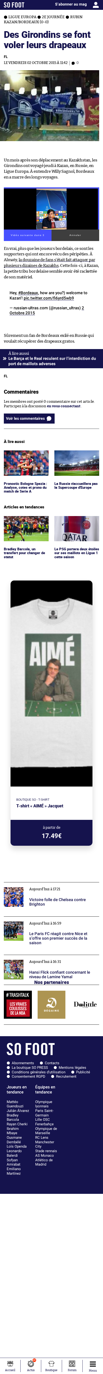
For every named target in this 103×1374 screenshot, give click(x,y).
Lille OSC (42, 1119)
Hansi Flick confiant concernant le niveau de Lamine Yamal (48, 959)
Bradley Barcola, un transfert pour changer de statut (25, 522)
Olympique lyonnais (43, 1104)
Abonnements (23, 1063)
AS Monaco (44, 1155)
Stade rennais (46, 1151)
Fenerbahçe (44, 1124)
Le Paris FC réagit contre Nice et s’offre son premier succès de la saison (47, 921)
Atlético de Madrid (44, 1162)
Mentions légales (72, 1067)
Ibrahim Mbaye (13, 1131)
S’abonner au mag (71, 4)
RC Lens (41, 1137)
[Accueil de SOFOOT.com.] (14, 5)
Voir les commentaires (25, 418)
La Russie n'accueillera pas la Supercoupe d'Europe (76, 455)
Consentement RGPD (28, 1076)
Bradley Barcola (13, 1117)
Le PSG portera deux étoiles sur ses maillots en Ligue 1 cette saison (75, 522)
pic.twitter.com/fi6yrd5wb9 (49, 298)
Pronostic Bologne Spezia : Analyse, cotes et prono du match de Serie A (26, 457)
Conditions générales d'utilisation (38, 1072)
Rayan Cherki (17, 1124)
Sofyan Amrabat (13, 1162)
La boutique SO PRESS (30, 1067)
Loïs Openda (17, 1146)
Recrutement (66, 1076)
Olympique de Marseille (46, 1131)
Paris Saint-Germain (44, 1113)
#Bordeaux (28, 292)
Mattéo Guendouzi (15, 1104)
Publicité (83, 1072)
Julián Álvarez (18, 1111)
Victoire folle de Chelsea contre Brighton (38, 884)
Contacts (52, 1063)
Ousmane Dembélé (14, 1139)
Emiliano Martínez (14, 1171)
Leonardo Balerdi (14, 1153)
